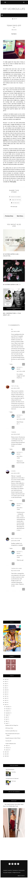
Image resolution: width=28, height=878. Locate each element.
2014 (6, 702)
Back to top (21, 875)
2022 (6, 685)
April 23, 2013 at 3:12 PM (15, 540)
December (8, 706)
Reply (24, 364)
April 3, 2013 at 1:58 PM (21, 371)
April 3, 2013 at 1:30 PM (21, 419)
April (7, 723)
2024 (6, 681)
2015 (6, 700)
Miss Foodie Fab (16, 538)
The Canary (13, 781)
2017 (6, 696)
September (8, 713)
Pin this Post (16, 202)
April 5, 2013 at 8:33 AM (15, 434)
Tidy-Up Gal (15, 386)
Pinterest (8, 663)
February (7, 747)
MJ (12, 329)
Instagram (13, 668)
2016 (6, 698)
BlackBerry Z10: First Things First (12, 725)
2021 (6, 688)
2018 (6, 694)
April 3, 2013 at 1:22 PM (15, 331)
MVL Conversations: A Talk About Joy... (12, 314)
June (7, 719)
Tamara (13, 432)
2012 (6, 752)
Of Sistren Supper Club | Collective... (11, 254)
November (8, 708)
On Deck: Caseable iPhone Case (11, 730)
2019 (6, 692)
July (6, 717)
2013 (6, 704)
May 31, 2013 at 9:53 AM (15, 570)
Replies (11, 364)
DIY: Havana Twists (9, 728)
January (7, 749)
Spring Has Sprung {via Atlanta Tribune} (13, 738)
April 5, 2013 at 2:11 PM (15, 473)
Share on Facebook (16, 196)
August (7, 715)
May (7, 721)
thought (15, 206)
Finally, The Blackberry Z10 (11, 743)
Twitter (8, 668)
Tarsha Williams (16, 568)
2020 (6, 690)
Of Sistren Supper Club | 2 (11, 284)
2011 (5, 754)
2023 (6, 683)
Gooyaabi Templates (7, 872)
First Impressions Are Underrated (12, 778)
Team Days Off (8, 740)
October (7, 710)
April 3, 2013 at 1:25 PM (15, 388)
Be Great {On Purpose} (10, 769)
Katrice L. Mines (20, 368)
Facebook (13, 663)
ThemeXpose (15, 870)
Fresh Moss (13, 772)
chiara (13, 471)
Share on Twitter (16, 199)
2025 (6, 679)
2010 (6, 756)
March (7, 745)
